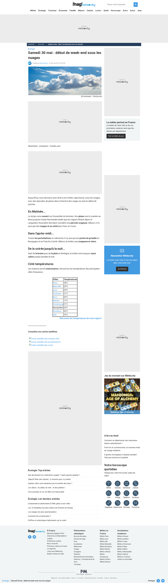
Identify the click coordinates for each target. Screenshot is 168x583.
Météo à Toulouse (123, 557)
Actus (132, 10)
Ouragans (77, 552)
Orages (76, 549)
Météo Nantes (105, 549)
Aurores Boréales (80, 536)
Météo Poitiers (105, 559)
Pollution (77, 554)
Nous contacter (52, 543)
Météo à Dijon (122, 546)
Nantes (56, 300)
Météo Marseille (105, 544)
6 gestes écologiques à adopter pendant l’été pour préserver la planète (120, 456)
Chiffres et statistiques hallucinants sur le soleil (47, 520)
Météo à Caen (122, 541)
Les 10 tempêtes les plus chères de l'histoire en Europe (50, 508)
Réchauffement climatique (83, 557)
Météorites (78, 546)
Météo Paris (104, 536)
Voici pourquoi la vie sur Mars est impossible (46, 492)
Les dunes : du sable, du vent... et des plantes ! (46, 488)
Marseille (57, 286)
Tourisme (52, 10)
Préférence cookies (54, 541)
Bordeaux (57, 311)
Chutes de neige (79, 539)
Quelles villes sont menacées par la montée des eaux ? (50, 483)
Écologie (42, 10)
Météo (33, 10)
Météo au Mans (123, 539)
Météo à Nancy (122, 554)
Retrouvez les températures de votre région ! (81, 318)
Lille (54, 314)
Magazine (31, 44)
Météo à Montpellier (124, 552)
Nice (55, 297)
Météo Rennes (105, 562)
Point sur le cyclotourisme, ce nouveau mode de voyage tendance (122, 449)
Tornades (77, 564)
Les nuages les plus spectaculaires (42, 512)
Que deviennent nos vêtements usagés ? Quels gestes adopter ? (54, 475)
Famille (73, 10)
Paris (55, 283)
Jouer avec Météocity (55, 551)
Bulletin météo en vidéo (55, 554)
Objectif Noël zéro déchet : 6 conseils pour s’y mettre (49, 479)
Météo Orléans (105, 552)
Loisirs (98, 10)
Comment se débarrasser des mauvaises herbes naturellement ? (120, 441)
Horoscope (116, 10)
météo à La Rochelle (124, 559)
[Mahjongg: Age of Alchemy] (122, 396)
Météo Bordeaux (106, 546)
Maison (81, 10)
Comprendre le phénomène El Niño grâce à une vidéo (49, 503)
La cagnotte (51, 549)
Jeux (139, 10)
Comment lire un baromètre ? (39, 516)
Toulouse (57, 293)
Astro (125, 10)
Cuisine (90, 10)
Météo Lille (104, 541)
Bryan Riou (44, 63)
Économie (63, 10)
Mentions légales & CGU (55, 533)
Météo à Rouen (122, 536)
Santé (106, 10)
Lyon (55, 290)
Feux (75, 541)
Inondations (78, 544)
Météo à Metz (122, 549)
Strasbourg (58, 304)
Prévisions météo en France (57, 546)
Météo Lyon (104, 539)
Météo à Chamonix (124, 544)
